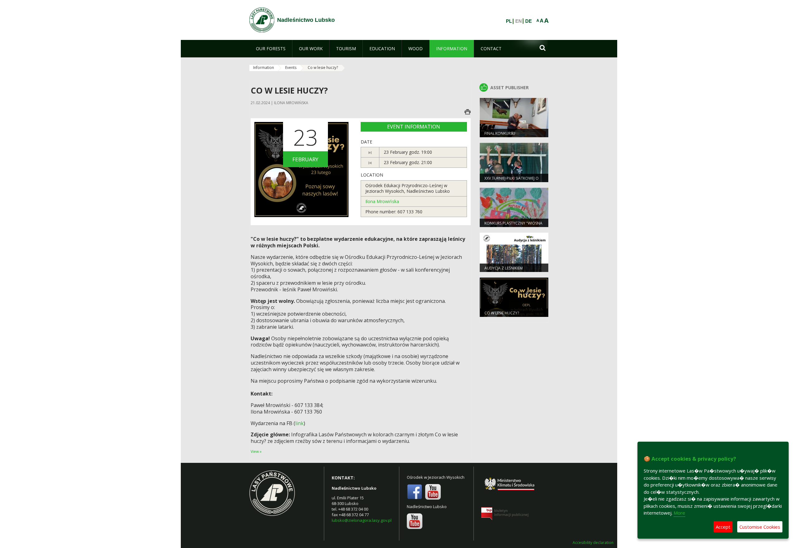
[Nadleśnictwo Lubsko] (261, 19)
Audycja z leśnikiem (503, 268)
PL (509, 21)
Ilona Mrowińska (382, 201)
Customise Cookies (759, 527)
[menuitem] (270, 48)
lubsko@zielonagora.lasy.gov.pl (362, 520)
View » (256, 451)
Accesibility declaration (593, 543)
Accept (723, 527)
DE (528, 21)
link (299, 423)
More (679, 513)
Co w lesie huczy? (501, 313)
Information (263, 67)
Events (290, 67)
